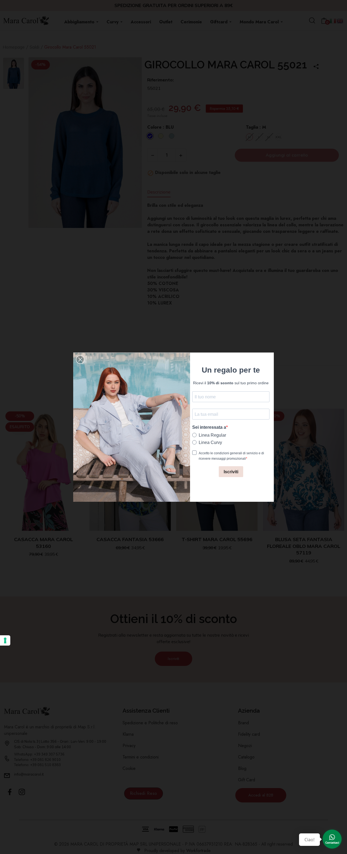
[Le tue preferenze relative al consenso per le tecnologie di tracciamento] (5, 640)
